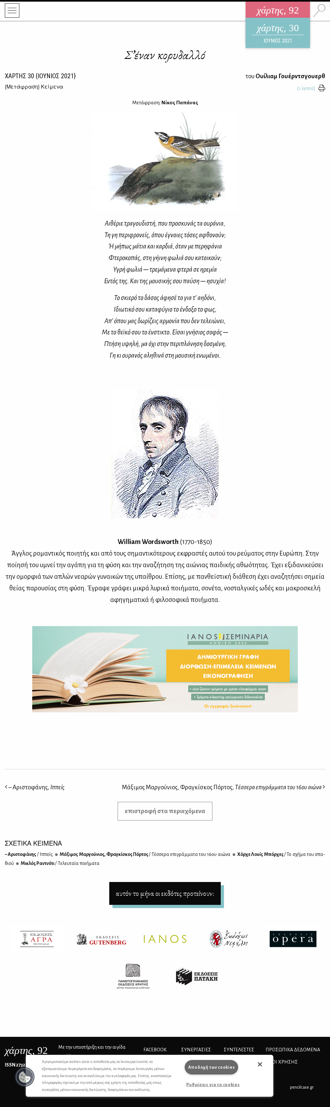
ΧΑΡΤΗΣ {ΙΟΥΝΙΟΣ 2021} (40, 76)
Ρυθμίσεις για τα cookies (212, 1084)
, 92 (26, 1050)
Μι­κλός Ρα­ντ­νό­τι (60, 863)
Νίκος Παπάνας (179, 103)
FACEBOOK (155, 1049)
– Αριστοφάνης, (35, 787)
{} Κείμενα (34, 86)
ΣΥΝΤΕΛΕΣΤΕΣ (239, 1049)
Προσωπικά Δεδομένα (293, 1049)
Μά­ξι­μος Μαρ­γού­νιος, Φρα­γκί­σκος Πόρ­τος (144, 854)
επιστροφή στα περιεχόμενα (165, 811)
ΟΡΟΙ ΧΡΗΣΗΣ (282, 1062)
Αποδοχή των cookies (211, 1067)
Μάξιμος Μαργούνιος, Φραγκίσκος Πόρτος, (222, 787)
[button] (25, 1077)
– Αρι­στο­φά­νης (29, 854)
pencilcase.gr (302, 1087)
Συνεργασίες (196, 1049)
